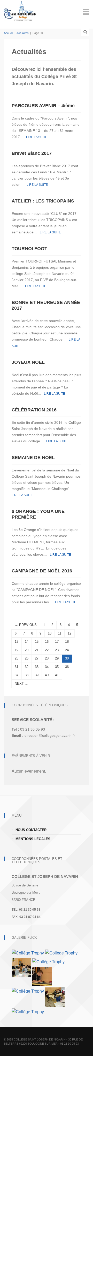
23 (57, 650)
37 (16, 675)
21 (36, 650)
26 (26, 658)
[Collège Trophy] (28, 953)
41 (57, 675)
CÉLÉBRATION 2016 (34, 409)
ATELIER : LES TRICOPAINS (43, 201)
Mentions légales (33, 839)
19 (16, 650)
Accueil (8, 33)
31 (16, 667)
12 (69, 633)
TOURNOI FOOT (29, 248)
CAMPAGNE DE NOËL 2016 (42, 570)
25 (16, 658)
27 (36, 658)
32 (26, 667)
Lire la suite (36, 137)
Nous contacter (31, 830)
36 (67, 667)
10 (49, 633)
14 (26, 642)
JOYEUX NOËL (28, 362)
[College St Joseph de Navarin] (20, 11)
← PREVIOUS (26, 625)
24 (67, 650)
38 (26, 675)
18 (67, 642)
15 (36, 642)
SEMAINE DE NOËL (33, 457)
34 (47, 667)
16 (47, 642)
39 (36, 675)
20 (26, 650)
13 (16, 642)
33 (36, 667)
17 (57, 642)
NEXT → (21, 684)
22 (47, 650)
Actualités (23, 33)
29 (57, 658)
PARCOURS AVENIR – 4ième (43, 105)
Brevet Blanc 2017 (32, 153)
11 (59, 633)
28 (47, 658)
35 (57, 667)
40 (47, 675)
